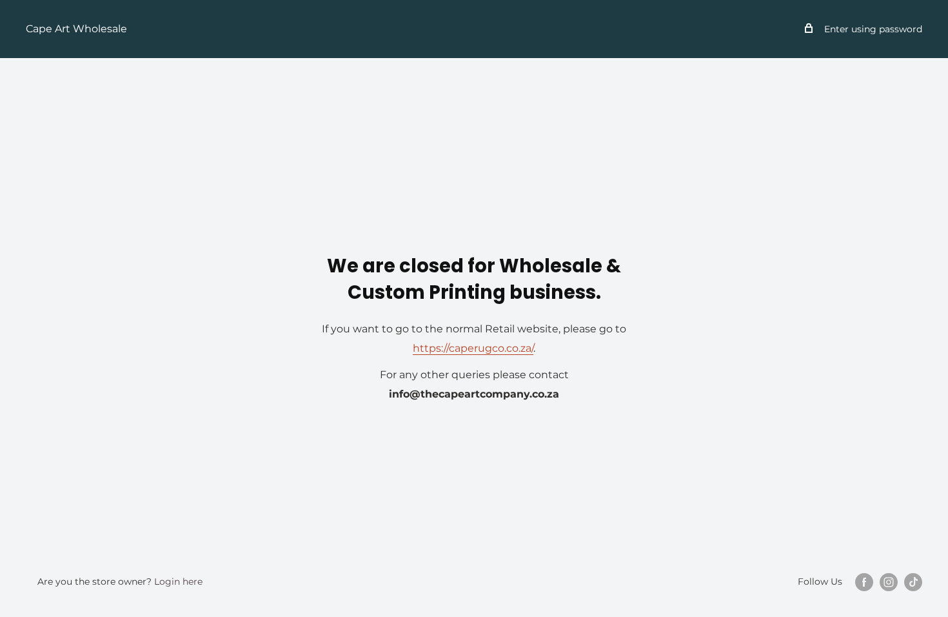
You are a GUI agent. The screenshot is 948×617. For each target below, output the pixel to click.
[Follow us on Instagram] (889, 582)
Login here (178, 581)
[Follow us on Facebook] (864, 582)
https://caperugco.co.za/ (473, 348)
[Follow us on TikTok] (913, 582)
